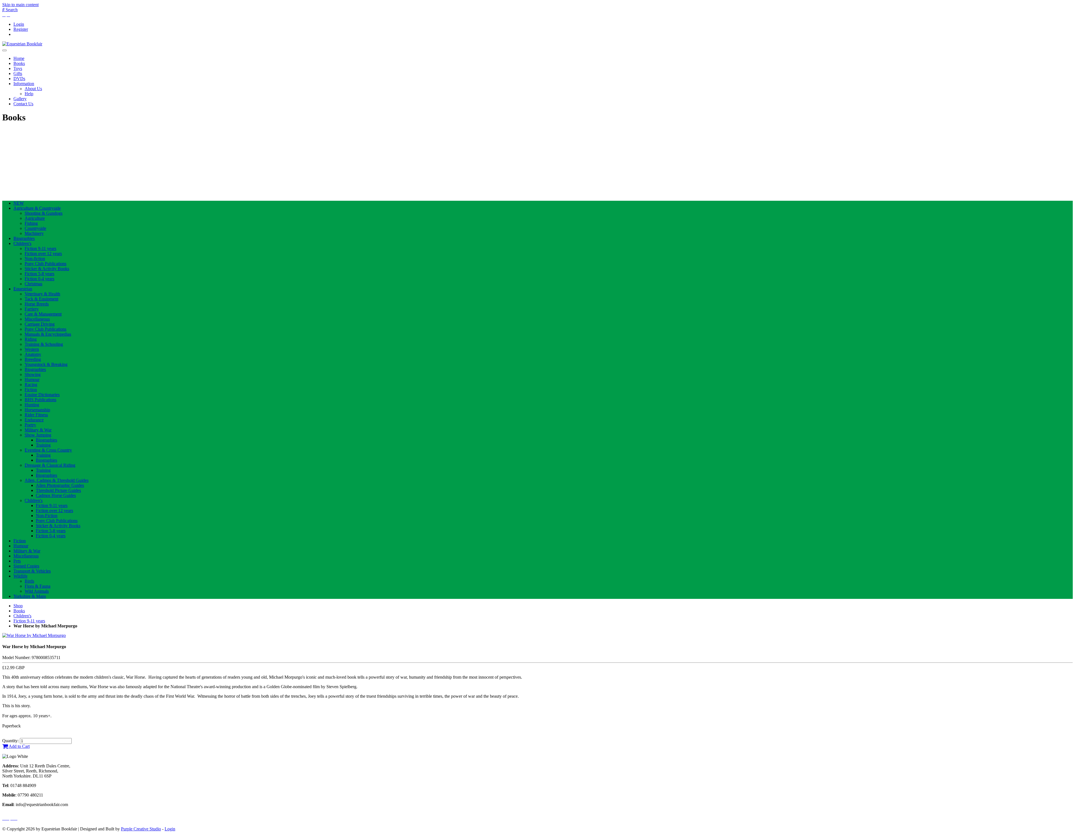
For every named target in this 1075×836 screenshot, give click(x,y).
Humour (32, 379)
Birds (29, 581)
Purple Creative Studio (141, 828)
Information (23, 83)
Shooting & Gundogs (43, 213)
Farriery (32, 309)
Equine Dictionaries (42, 394)
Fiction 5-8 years (39, 273)
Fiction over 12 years (43, 253)
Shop (18, 605)
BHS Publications (40, 399)
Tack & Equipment (41, 298)
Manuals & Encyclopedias (48, 334)
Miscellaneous (37, 319)
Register (20, 29)
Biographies (24, 238)
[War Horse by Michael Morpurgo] (34, 635)
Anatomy (33, 354)
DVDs (19, 78)
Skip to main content (20, 4)
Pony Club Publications (45, 263)
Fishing (31, 223)
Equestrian (22, 288)
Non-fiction (35, 258)
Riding (31, 339)
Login (18, 24)
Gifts (17, 73)
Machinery (34, 233)
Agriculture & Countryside (37, 208)
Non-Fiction (46, 515)
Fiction (31, 389)
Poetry (30, 424)
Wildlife (20, 576)
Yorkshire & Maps (29, 596)
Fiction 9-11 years (40, 248)
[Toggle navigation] (4, 50)
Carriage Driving (40, 324)
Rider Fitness (36, 414)
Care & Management (43, 314)
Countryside (35, 228)
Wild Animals (37, 591)
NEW (18, 203)
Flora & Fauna (37, 586)
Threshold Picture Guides (58, 490)
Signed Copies (26, 566)
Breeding (33, 359)
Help (29, 93)
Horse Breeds (37, 304)
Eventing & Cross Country (48, 450)
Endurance (34, 419)
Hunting (32, 404)
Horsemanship (37, 409)
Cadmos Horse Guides (56, 495)
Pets (17, 561)
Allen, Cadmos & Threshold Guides (56, 480)
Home (18, 58)
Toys (17, 68)
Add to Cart (19, 746)
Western (32, 349)
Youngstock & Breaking (46, 364)
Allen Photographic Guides (60, 485)
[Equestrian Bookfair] (22, 43)
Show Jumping (38, 435)
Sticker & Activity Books (47, 268)
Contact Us (23, 103)
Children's (22, 243)
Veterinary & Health (42, 293)
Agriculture (35, 218)
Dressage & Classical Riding (50, 465)
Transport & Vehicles (32, 571)
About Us (33, 88)
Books (19, 63)
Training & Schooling (44, 344)
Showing (33, 374)
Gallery (20, 98)
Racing (31, 384)
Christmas (33, 283)
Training (43, 445)
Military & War (38, 430)
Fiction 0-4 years (39, 278)
